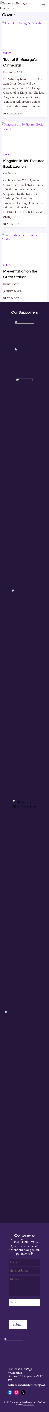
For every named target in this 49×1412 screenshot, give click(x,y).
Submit (18, 1324)
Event (7, 53)
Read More (13, 113)
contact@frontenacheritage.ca (26, 1385)
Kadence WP (29, 1405)
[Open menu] (45, 6)
